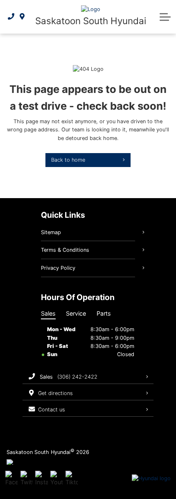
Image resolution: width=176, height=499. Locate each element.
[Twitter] (26, 478)
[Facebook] (11, 478)
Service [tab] (76, 313)
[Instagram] (41, 478)
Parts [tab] (104, 313)
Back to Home (68, 160)
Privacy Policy (58, 268)
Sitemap (51, 232)
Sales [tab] (48, 313)
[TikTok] (71, 478)
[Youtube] (56, 478)
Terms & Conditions (65, 250)
